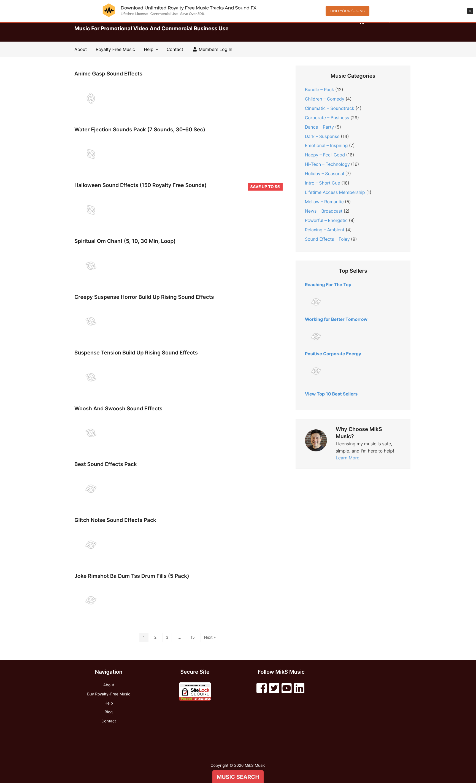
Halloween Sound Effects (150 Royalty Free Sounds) (140, 185)
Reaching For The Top (328, 284)
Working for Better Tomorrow (336, 319)
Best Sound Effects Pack (105, 464)
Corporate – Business (327, 117)
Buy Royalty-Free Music (108, 694)
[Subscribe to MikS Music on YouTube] (287, 688)
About (80, 49)
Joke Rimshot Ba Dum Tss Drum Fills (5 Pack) (131, 576)
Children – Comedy (324, 99)
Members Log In (215, 49)
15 (193, 637)
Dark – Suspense (322, 136)
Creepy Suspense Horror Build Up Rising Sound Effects (144, 297)
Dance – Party (319, 127)
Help (148, 49)
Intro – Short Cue (322, 183)
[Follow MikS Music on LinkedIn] (299, 688)
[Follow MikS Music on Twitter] (274, 688)
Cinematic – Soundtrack (329, 108)
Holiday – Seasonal (324, 173)
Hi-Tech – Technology (327, 164)
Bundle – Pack (319, 89)
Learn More (347, 457)
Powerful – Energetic (326, 220)
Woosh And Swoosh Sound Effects (118, 408)
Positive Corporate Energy (333, 353)
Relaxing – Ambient (325, 229)
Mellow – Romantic (324, 201)
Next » (210, 637)
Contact (175, 49)
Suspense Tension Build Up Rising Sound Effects (136, 352)
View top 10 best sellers (331, 394)
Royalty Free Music (115, 49)
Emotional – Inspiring (326, 145)
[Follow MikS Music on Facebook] (261, 688)
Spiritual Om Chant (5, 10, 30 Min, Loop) (125, 241)
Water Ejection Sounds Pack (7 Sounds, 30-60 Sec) (139, 129)
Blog (109, 712)
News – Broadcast (323, 211)
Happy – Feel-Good (325, 155)
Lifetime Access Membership (335, 192)
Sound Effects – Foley (327, 239)
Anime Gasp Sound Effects (108, 74)
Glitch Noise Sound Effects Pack (115, 520)
